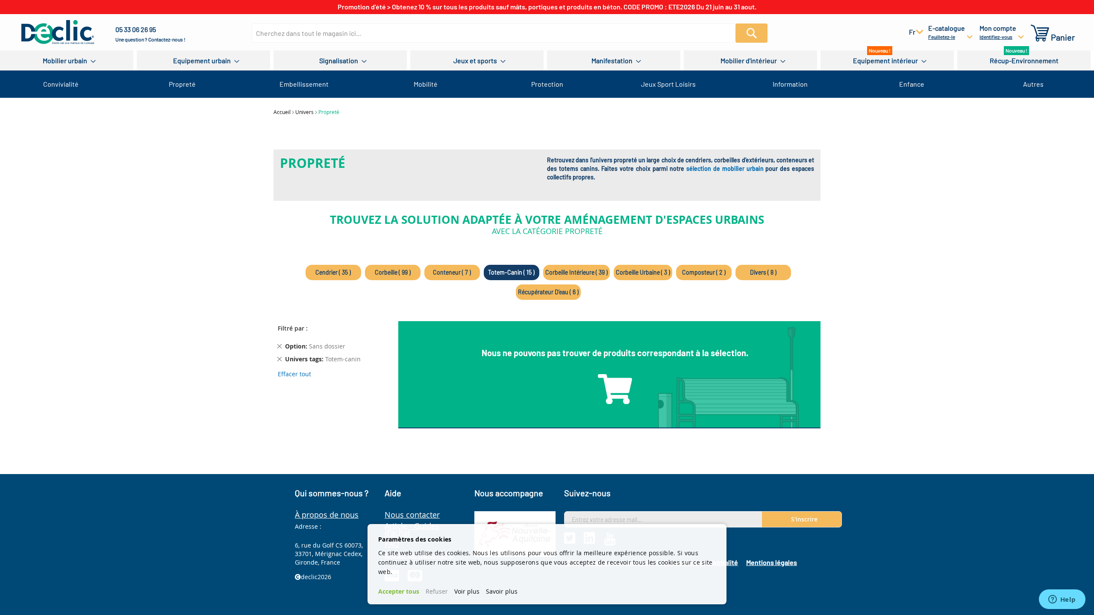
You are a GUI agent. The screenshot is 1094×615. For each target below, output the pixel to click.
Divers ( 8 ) (763, 272)
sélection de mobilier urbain (724, 168)
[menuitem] (67, 60)
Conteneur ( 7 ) (452, 272)
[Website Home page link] (57, 32)
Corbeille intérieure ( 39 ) (576, 272)
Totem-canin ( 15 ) (511, 272)
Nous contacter (412, 514)
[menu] (547, 60)
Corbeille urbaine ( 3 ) (643, 272)
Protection (547, 84)
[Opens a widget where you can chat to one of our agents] (1061, 600)
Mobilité (426, 84)
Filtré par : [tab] (293, 328)
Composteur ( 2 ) (704, 272)
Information (790, 84)
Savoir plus (502, 591)
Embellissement (304, 84)
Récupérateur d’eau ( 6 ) (548, 292)
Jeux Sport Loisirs (668, 84)
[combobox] (499, 33)
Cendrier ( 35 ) (333, 272)
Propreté (182, 84)
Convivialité (61, 84)
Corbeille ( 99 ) (393, 272)
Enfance (911, 84)
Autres (1033, 84)
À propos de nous (327, 514)
